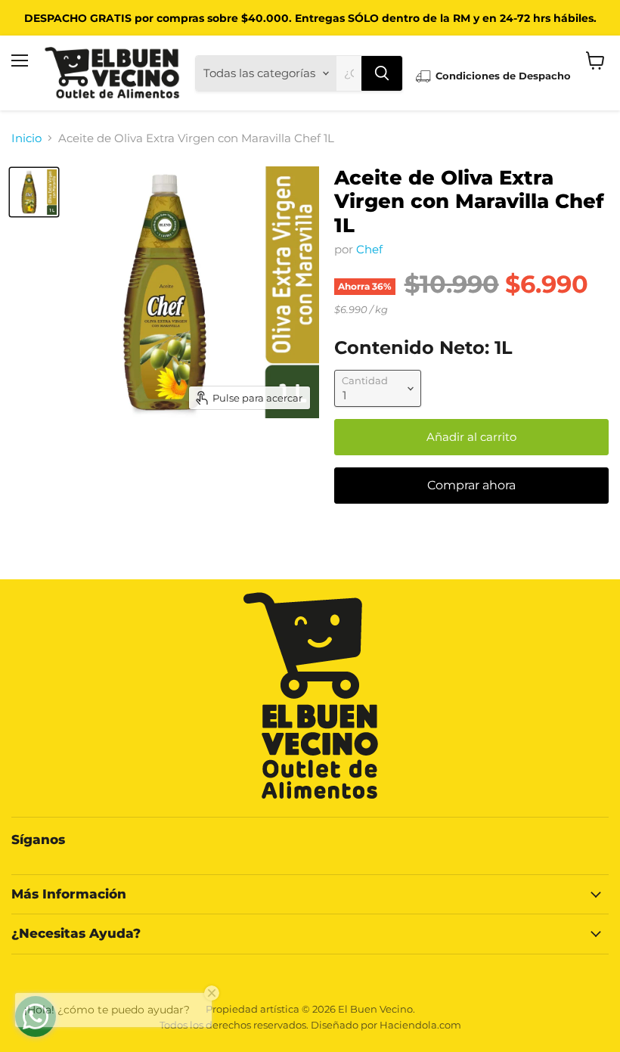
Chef (369, 249)
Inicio (26, 138)
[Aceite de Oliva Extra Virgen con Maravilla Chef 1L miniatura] (34, 192)
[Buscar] (381, 73)
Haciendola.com (420, 1025)
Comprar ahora (471, 485)
